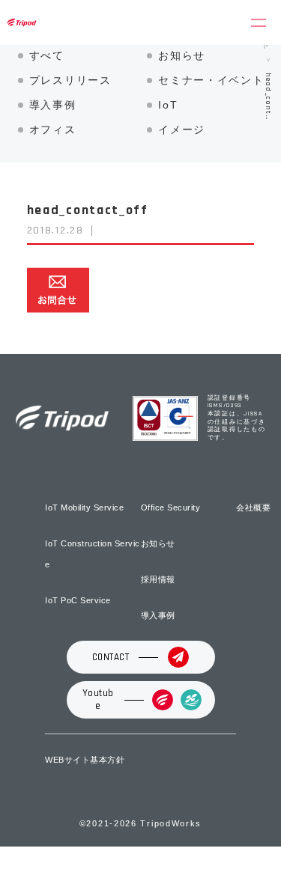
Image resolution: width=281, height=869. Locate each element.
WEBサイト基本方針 (84, 759)
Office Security (171, 507)
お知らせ (181, 55)
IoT (168, 105)
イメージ (181, 129)
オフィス (52, 129)
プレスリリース (70, 80)
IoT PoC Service (78, 600)
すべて (46, 55)
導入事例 (52, 105)
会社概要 (253, 507)
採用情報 (158, 579)
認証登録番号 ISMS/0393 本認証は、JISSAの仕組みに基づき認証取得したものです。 (237, 418)
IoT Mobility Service (84, 507)
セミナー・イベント (211, 80)
